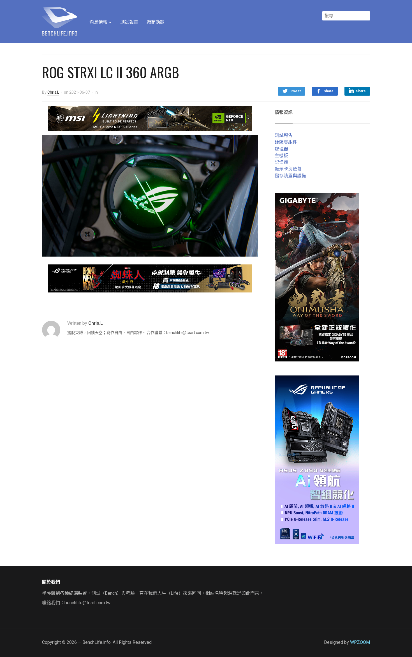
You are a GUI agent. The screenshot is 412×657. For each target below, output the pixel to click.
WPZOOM (360, 642)
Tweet (295, 91)
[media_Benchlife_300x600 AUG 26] (317, 277)
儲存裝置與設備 (290, 175)
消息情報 (98, 22)
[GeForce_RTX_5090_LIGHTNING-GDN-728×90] (150, 118)
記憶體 (281, 162)
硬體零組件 (286, 142)
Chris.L (53, 92)
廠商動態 (156, 22)
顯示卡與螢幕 (288, 169)
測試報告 (129, 22)
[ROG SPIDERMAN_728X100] (150, 278)
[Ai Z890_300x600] (317, 459)
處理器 (281, 148)
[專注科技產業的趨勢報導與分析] (59, 21)
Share (329, 91)
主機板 (281, 155)
